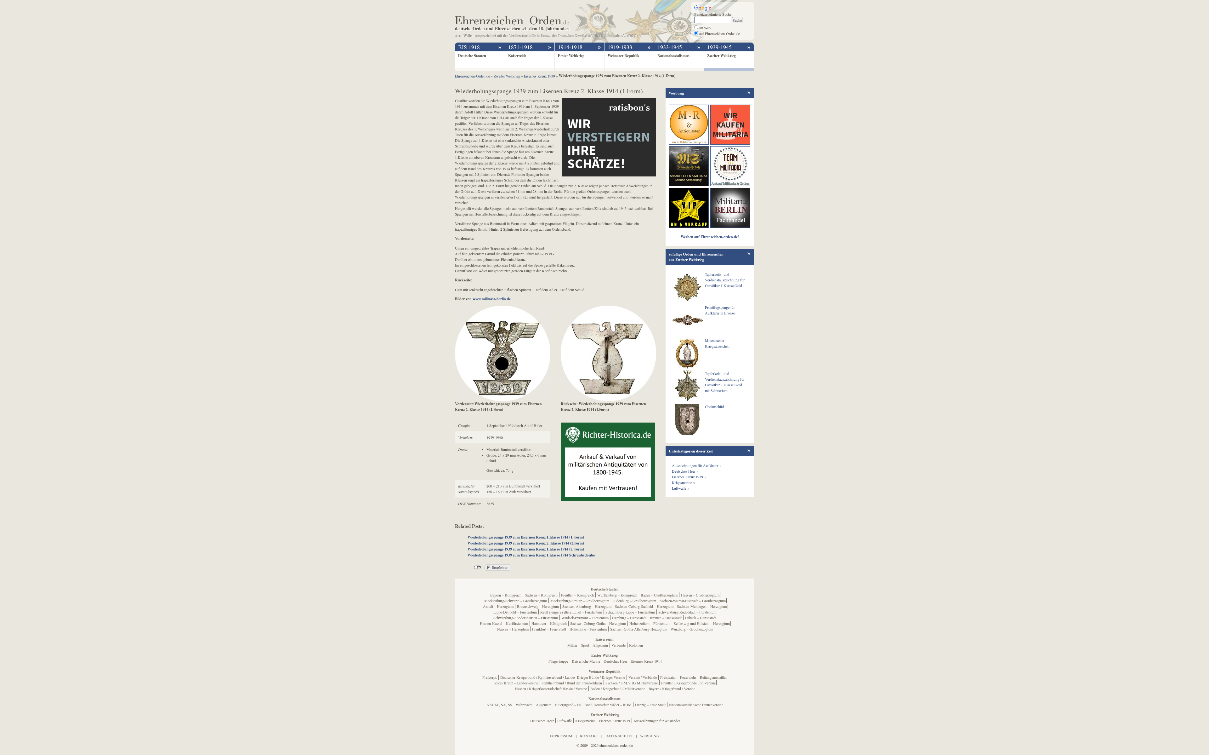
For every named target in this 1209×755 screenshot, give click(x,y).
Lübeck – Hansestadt (700, 617)
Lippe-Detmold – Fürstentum (515, 611)
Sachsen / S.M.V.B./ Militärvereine (631, 682)
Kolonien (636, 645)
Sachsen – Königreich (541, 594)
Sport (585, 645)
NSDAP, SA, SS (499, 704)
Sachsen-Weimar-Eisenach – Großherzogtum (693, 600)
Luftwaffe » (681, 488)
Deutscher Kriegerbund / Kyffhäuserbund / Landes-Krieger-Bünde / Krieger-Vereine (562, 677)
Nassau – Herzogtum (513, 628)
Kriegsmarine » (683, 482)
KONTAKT (589, 735)
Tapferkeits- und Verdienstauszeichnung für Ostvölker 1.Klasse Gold (725, 280)
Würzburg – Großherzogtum (692, 628)
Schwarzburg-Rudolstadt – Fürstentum (687, 611)
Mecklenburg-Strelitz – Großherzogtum (579, 600)
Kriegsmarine (585, 720)
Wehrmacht (524, 704)
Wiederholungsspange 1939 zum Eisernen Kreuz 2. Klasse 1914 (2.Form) (526, 543)
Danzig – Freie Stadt (650, 704)
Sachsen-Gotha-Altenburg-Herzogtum (638, 628)
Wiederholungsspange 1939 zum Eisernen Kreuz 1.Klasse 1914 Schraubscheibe (531, 555)
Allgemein (600, 645)
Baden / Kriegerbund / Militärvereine (617, 688)
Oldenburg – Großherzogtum (634, 600)
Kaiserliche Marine (586, 661)
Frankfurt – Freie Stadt (549, 628)
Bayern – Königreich (505, 594)
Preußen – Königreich (577, 594)
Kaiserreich (517, 55)
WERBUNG (649, 735)
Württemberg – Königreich (617, 594)
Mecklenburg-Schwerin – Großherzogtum (515, 600)
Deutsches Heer (615, 661)
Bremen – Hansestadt (666, 617)
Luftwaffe (564, 720)
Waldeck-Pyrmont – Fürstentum (585, 617)
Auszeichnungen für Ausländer (656, 720)
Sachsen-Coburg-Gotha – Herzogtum (598, 623)
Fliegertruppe (558, 661)
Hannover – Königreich (549, 623)
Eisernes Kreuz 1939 (614, 720)
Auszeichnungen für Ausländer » (697, 465)
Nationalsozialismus (673, 55)
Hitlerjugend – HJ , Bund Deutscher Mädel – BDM (593, 704)
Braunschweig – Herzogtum (538, 606)
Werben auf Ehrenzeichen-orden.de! (710, 236)
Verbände (618, 645)
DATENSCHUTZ (619, 735)
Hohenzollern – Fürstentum (649, 623)
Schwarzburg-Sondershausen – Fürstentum (525, 617)
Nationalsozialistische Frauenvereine (696, 704)
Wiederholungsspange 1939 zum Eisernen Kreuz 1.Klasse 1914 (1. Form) (526, 537)
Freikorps (489, 677)
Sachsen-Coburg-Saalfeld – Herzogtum (644, 606)
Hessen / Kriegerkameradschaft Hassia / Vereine (551, 688)
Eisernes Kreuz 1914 (646, 661)
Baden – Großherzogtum (659, 594)
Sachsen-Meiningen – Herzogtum (702, 606)
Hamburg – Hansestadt (629, 617)
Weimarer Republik (623, 55)
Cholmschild (714, 406)
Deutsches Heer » (685, 471)
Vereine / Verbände (642, 677)
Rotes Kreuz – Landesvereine (516, 682)
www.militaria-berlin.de (492, 299)
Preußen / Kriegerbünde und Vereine (688, 682)
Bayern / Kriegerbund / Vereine (672, 688)
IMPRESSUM (561, 735)
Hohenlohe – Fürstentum (588, 628)
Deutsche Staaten (472, 55)
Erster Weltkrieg (571, 55)
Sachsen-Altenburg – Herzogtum (586, 606)
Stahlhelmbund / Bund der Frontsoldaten (572, 682)
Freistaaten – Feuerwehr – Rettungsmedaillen (693, 677)
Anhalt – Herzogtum (498, 606)
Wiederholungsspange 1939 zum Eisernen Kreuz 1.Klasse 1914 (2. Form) (526, 549)
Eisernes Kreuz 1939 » (689, 476)
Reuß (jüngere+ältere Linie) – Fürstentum (571, 611)
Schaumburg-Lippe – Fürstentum (630, 611)
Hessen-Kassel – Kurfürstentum (504, 623)
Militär (572, 645)
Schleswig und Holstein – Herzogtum (702, 623)
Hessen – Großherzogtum (700, 594)
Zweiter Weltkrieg (721, 55)
